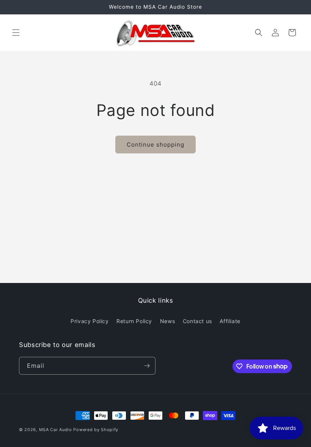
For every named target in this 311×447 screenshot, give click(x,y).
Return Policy (134, 321)
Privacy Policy (89, 321)
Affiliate (230, 321)
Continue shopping (155, 144)
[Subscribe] (146, 366)
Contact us (197, 321)
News (167, 321)
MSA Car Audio (55, 429)
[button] (16, 32)
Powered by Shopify (95, 429)
